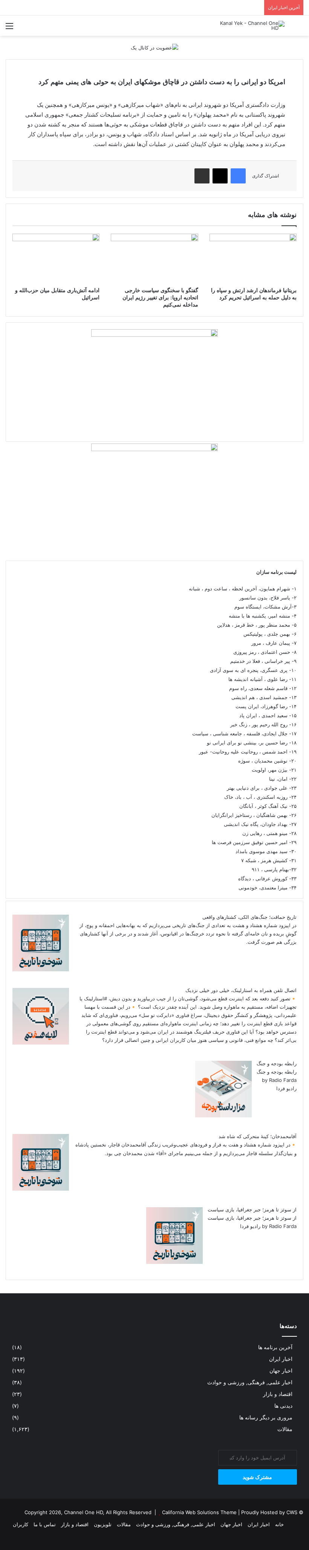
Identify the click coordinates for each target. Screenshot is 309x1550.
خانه (279, 1524)
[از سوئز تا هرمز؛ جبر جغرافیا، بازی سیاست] (174, 1262)
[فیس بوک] (238, 175)
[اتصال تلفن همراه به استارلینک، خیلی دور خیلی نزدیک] (40, 1043)
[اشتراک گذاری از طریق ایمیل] (202, 175)
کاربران (20, 1524)
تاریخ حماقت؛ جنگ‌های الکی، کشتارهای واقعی (249, 917)
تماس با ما (45, 1524)
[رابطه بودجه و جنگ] (223, 1115)
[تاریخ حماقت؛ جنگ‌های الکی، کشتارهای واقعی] (40, 969)
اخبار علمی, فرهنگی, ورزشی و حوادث (249, 1382)
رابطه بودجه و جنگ (277, 1063)
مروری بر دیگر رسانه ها (265, 1417)
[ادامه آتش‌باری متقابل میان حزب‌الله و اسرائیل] (55, 258)
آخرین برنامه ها (275, 1347)
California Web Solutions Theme (199, 1512)
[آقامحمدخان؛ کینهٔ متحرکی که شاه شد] (40, 1189)
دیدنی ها (283, 1406)
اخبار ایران (280, 1359)
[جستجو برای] (299, 28)
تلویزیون (103, 1524)
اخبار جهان (280, 1371)
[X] (220, 175)
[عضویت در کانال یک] (154, 47)
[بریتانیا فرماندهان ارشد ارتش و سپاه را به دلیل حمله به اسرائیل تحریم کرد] (253, 258)
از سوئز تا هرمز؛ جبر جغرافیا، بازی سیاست (252, 1209)
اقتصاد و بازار (277, 1394)
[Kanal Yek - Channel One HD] (249, 26)
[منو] (9, 28)
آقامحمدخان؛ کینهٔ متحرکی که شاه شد (258, 1136)
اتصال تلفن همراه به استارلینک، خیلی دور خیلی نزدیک (241, 990)
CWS (291, 1512)
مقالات (284, 1429)
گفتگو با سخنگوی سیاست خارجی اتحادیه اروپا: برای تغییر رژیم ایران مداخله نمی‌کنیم (160, 298)
